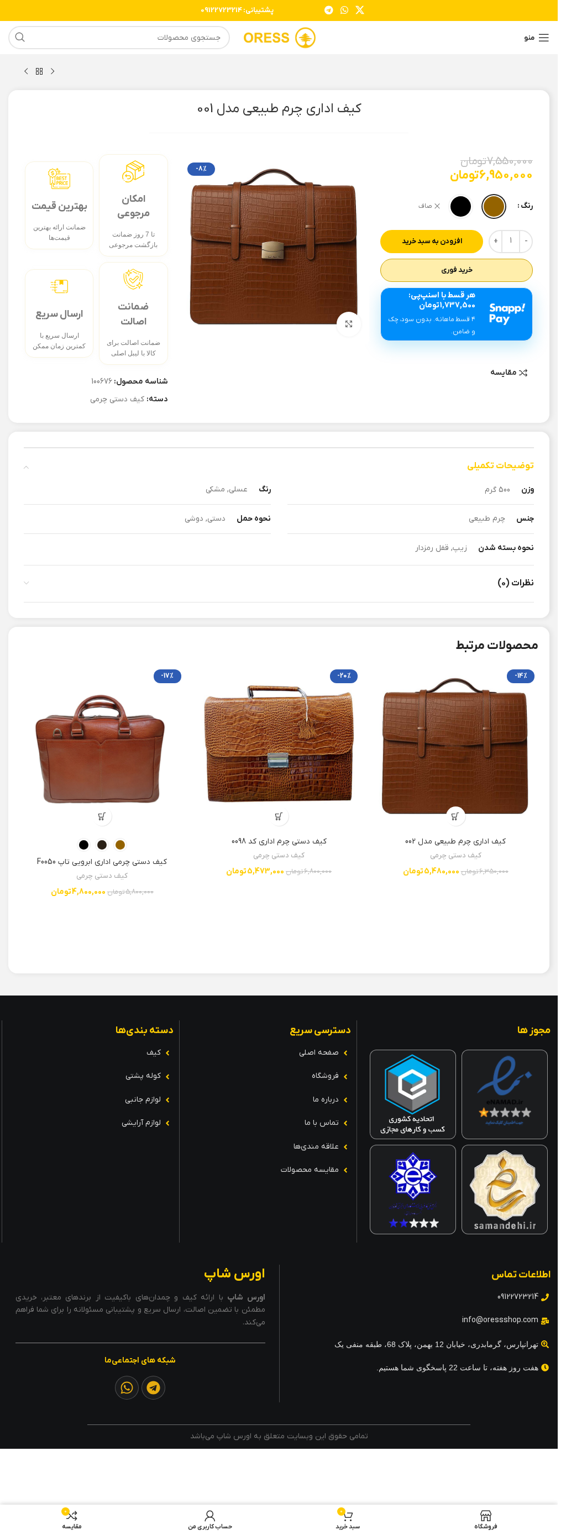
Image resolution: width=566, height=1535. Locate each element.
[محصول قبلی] (52, 71)
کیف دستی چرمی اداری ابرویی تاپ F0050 (102, 862)
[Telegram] (153, 1388)
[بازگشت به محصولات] (39, 71)
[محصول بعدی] (26, 71)
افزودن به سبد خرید (432, 241)
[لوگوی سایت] (279, 37)
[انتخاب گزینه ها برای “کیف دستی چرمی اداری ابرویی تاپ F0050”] (102, 816)
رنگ (527, 206)
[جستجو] (20, 37)
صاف (425, 206)
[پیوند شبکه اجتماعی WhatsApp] (344, 10)
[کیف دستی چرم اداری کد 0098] (279, 748)
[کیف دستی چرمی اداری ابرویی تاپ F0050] (102, 748)
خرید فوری (457, 270)
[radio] (493, 206)
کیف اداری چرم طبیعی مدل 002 (455, 841)
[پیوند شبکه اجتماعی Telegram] (329, 10)
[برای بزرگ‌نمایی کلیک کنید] (349, 324)
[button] (455, 816)
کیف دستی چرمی (117, 399)
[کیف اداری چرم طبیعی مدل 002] (455, 748)
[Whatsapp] (127, 1388)
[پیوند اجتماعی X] (360, 10)
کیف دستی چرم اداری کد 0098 (279, 841)
